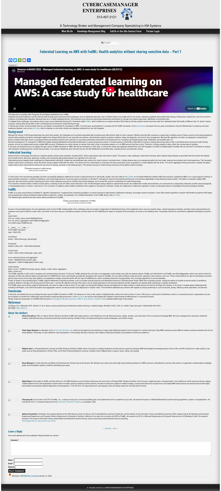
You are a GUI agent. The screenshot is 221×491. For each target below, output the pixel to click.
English (107, 43)
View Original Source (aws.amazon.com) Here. (39, 421)
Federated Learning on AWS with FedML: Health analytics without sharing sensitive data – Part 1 (110, 51)
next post (80, 296)
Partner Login (153, 31)
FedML (88, 121)
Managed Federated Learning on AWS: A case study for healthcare (77, 299)
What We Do (67, 31)
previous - (108, 428)
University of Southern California (69, 402)
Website (11, 467)
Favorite (12, 65)
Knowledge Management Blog (91, 31)
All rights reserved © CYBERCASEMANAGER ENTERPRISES (111, 487)
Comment (14, 440)
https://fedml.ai (21, 308)
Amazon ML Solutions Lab (62, 330)
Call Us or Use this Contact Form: (126, 31)
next (115, 428)
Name (11, 460)
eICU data (36, 128)
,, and (111, 487)
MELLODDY (129, 176)
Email (10, 463)
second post (140, 126)
